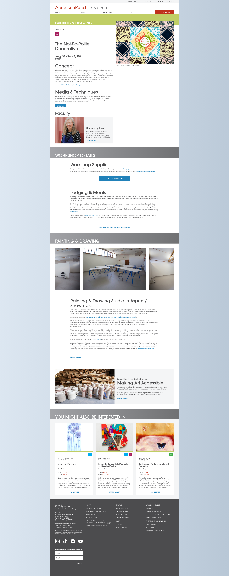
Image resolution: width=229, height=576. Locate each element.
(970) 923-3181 (65, 507)
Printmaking (151, 524)
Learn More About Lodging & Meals (114, 227)
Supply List (60, 106)
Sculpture (150, 527)
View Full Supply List (114, 178)
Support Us (164, 12)
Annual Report (121, 527)
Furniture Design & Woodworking (159, 515)
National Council (123, 518)
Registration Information (96, 511)
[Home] (82, 7)
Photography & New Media (156, 521)
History (119, 524)
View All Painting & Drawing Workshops (68, 85)
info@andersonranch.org (68, 509)
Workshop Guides (153, 505)
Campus (119, 505)
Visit (83, 12)
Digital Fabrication (153, 511)
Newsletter (132, 1)
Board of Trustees (123, 515)
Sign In (171, 1)
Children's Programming (156, 531)
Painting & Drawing (153, 518)
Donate (88, 505)
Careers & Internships (94, 508)
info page (126, 169)
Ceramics (149, 508)
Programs (107, 12)
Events (133, 12)
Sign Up (79, 563)
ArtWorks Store (122, 508)
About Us (59, 12)
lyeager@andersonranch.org (145, 171)
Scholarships (91, 515)
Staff (118, 521)
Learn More (91, 141)
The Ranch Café (122, 511)
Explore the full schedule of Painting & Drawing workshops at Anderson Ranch (111, 317)
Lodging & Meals (92, 518)
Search (160, 1)
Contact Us (147, 1)
